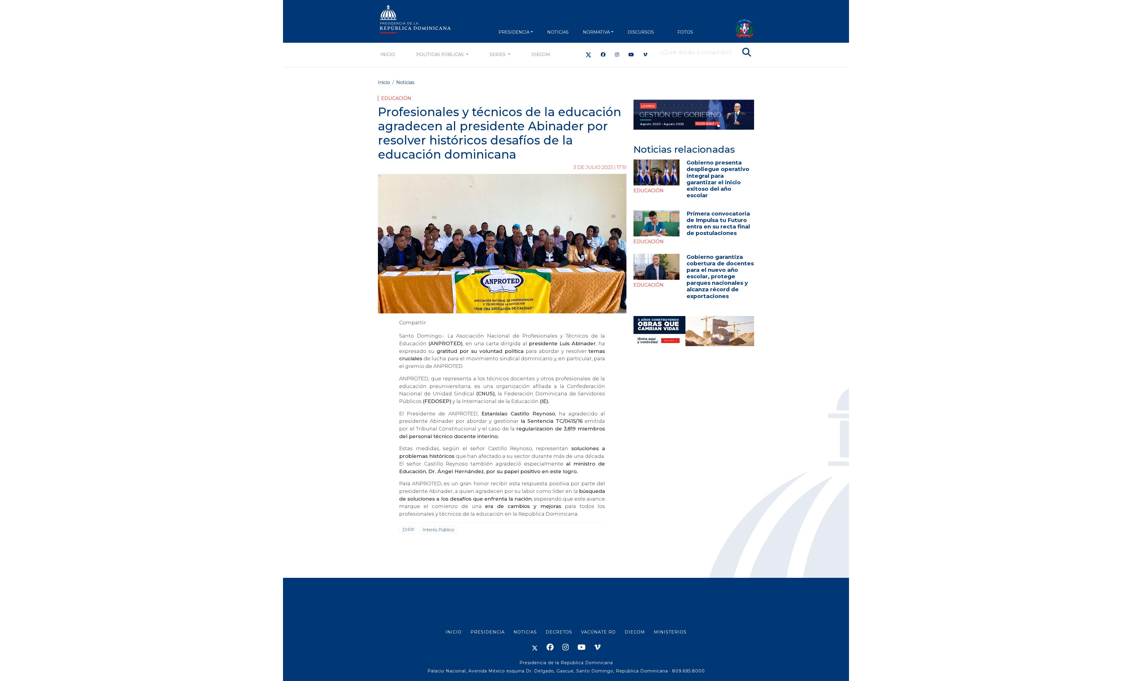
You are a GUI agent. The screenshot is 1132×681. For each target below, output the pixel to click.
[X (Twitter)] (588, 54)
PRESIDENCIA (513, 32)
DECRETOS (559, 632)
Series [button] (498, 54)
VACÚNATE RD (598, 632)
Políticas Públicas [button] (440, 54)
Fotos (685, 32)
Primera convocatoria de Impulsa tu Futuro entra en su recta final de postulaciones (718, 223)
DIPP (408, 529)
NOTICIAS (558, 32)
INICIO (453, 632)
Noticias (405, 82)
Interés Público (438, 529)
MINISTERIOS (670, 632)
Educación (396, 98)
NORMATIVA (596, 32)
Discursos (641, 32)
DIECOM (541, 54)
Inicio (387, 54)
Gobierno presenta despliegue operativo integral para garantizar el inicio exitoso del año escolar (718, 178)
